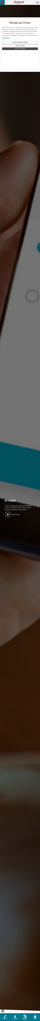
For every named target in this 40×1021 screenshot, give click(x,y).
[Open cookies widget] (2, 1011)
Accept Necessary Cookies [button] (20, 42)
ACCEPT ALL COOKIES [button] (20, 48)
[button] (37, 2)
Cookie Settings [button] (20, 45)
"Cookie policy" (6, 37)
